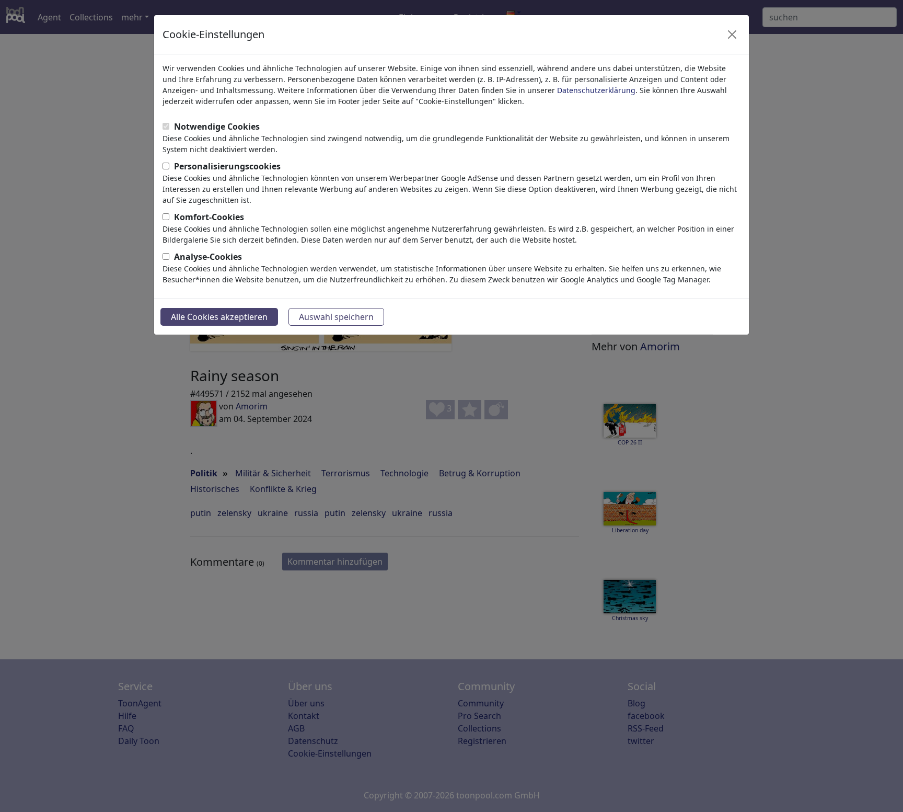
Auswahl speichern (336, 317)
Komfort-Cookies (209, 217)
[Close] (732, 34)
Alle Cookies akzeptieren (219, 317)
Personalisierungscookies (227, 166)
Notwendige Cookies (217, 126)
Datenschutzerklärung (596, 90)
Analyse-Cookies (208, 256)
